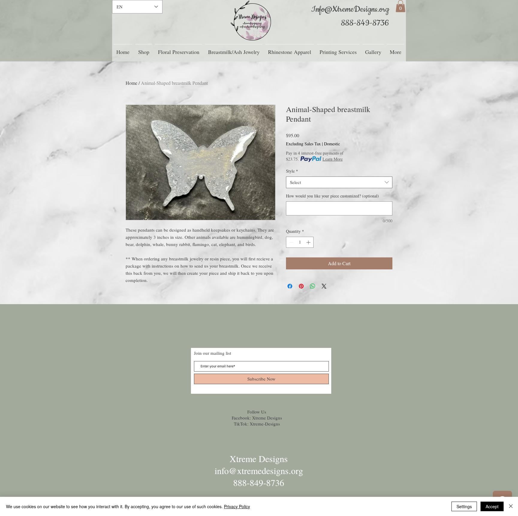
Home (131, 83)
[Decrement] (290, 242)
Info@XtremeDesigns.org (350, 9)
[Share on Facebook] (289, 286)
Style (292, 171)
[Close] (510, 506)
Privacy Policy (237, 506)
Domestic (332, 144)
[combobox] (339, 182)
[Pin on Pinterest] (301, 286)
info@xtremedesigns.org (259, 470)
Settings (464, 506)
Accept (492, 506)
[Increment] (309, 242)
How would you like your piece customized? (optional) (332, 196)
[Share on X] (324, 286)
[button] (400, 6)
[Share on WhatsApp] (312, 286)
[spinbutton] (299, 242)
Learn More (333, 159)
